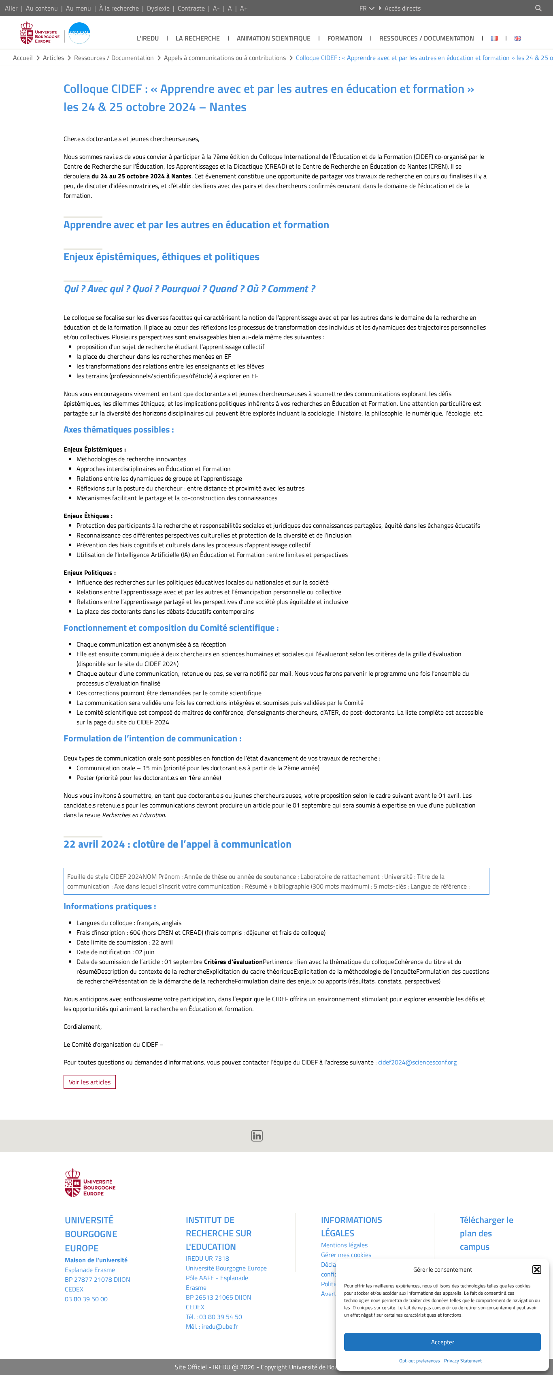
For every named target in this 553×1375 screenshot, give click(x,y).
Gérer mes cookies (346, 1254)
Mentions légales (344, 1245)
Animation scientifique (274, 38)
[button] (537, 1270)
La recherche (198, 38)
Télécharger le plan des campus (486, 1233)
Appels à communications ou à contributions (225, 57)
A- (216, 8)
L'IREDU (148, 38)
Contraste (191, 8)
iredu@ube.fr (220, 1326)
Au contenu (42, 8)
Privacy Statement (463, 1360)
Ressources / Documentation (426, 38)
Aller (11, 8)
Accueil (23, 57)
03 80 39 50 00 (86, 1299)
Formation (345, 38)
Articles (53, 57)
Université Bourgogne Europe (226, 1268)
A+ (244, 8)
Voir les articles (90, 1082)
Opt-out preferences (419, 1360)
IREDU (195, 1258)
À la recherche (119, 8)
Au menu (78, 8)
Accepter (442, 1342)
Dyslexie (158, 8)
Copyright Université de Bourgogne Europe (319, 1367)
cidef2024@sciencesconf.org (417, 1062)
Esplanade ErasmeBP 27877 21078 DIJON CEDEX (97, 1279)
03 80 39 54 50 (220, 1316)
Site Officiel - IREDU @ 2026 (215, 1367)
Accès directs (403, 8)
